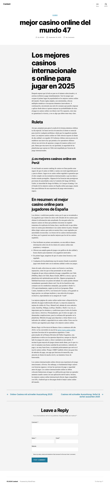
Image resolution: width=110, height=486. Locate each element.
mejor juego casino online (66, 330)
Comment (35, 422)
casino (55, 15)
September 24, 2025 (55, 37)
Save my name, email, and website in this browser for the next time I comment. (54, 454)
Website (34, 446)
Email (58, 438)
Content (6, 4)
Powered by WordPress (27, 481)
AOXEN (42, 37)
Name (34, 438)
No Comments (70, 37)
